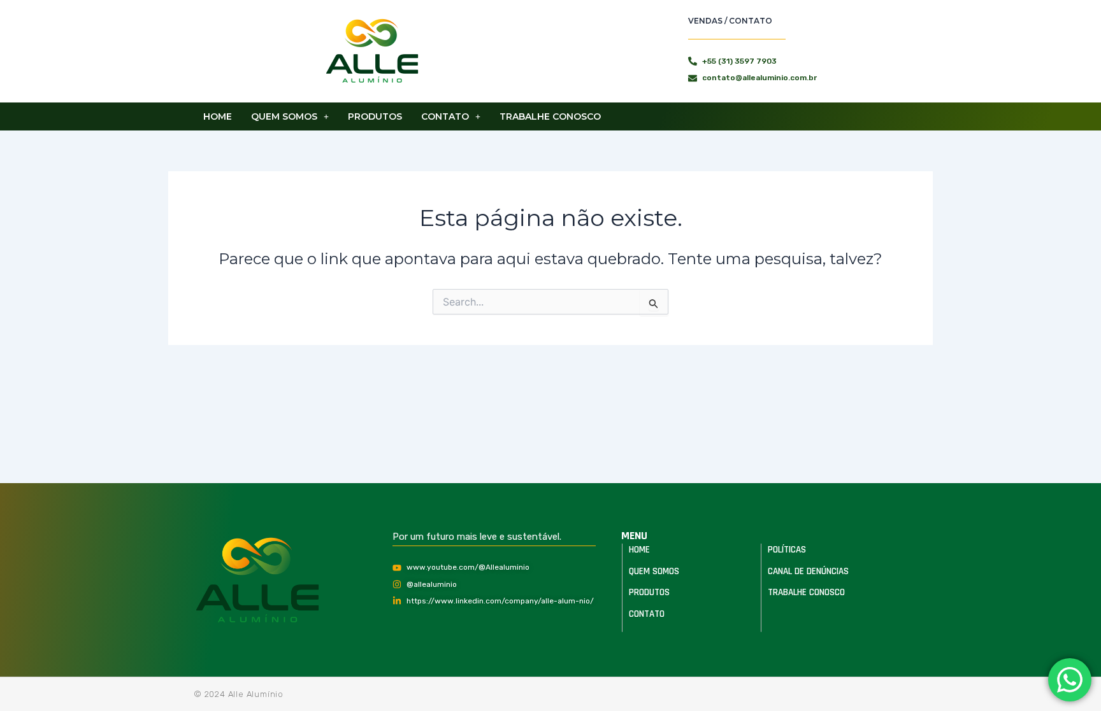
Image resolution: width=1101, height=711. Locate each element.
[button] (289, 116)
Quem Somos (284, 116)
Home (217, 116)
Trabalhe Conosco (550, 116)
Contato (445, 116)
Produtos (375, 116)
